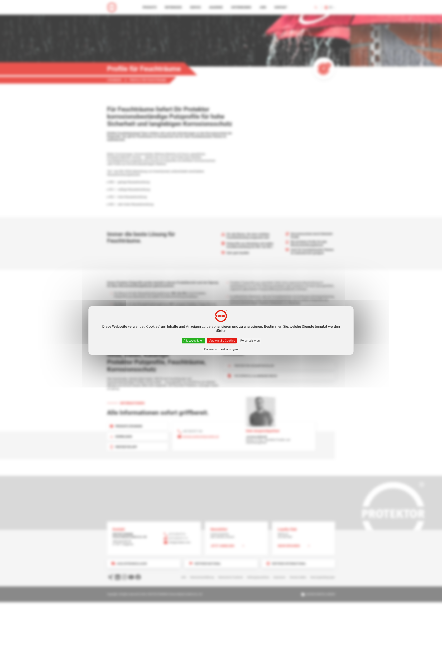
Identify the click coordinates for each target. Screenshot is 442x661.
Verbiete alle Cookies (222, 340)
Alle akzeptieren (193, 340)
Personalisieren (250, 340)
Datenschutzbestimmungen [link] (221, 349)
